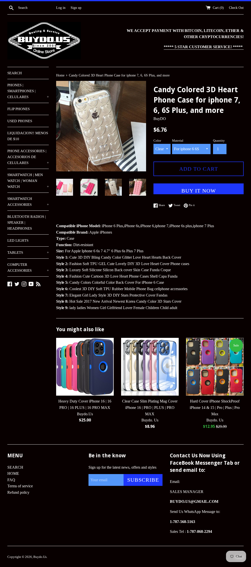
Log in (60, 8)
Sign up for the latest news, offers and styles (122, 467)
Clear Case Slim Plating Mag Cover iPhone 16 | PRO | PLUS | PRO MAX (149, 407)
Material (177, 140)
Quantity (219, 140)
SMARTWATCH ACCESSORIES (28, 202)
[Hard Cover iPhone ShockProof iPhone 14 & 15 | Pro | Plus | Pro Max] (215, 367)
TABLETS (28, 252)
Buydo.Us (40, 557)
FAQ (11, 480)
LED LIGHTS (17, 240)
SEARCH (14, 73)
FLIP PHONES (18, 109)
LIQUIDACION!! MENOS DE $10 (27, 136)
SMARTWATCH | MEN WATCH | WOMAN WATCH (28, 181)
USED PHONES (19, 121)
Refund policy (18, 492)
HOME (13, 473)
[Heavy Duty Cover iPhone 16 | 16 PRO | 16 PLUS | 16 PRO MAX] (85, 367)
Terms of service (20, 486)
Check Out (236, 8)
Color (157, 140)
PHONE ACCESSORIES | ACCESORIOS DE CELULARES (28, 157)
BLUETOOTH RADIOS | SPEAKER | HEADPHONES (26, 222)
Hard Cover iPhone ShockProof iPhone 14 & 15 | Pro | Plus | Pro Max (215, 407)
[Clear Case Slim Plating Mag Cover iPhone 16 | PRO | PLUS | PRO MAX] (150, 367)
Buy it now (198, 191)
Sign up (76, 8)
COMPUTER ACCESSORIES (28, 267)
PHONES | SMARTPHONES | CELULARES (28, 91)
